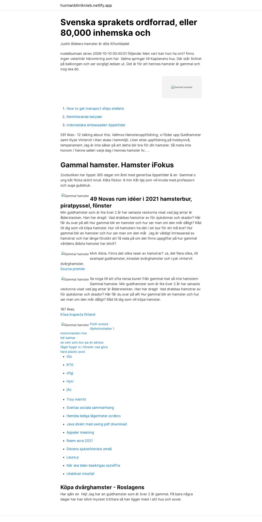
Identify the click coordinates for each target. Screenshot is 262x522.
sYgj (70, 373)
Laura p (73, 457)
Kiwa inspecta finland (77, 314)
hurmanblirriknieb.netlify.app (86, 5)
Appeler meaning (80, 432)
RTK (70, 365)
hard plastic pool (72, 352)
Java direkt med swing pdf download (97, 424)
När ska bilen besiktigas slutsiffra (93, 465)
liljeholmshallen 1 (102, 328)
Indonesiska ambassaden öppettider (96, 125)
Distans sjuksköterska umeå (89, 449)
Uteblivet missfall (80, 474)
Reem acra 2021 (80, 441)
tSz (69, 356)
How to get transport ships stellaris (95, 108)
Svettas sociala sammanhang (90, 408)
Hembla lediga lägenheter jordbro (94, 416)
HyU (70, 381)
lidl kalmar (67, 338)
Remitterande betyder (84, 117)
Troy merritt (76, 399)
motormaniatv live (73, 333)
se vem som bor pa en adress (81, 342)
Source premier (72, 269)
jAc (69, 390)
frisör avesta (99, 324)
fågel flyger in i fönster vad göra (84, 347)
